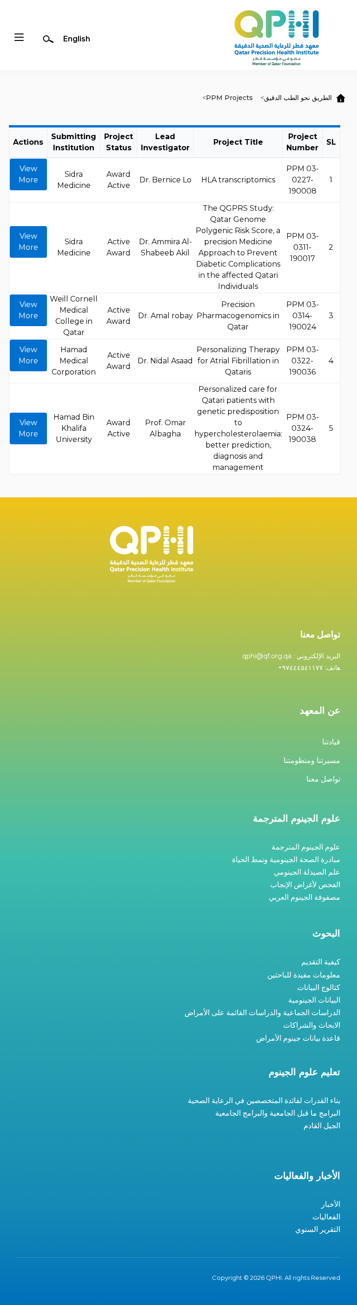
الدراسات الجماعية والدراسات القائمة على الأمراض (262, 1012)
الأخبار (330, 1204)
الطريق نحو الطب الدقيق (298, 98)
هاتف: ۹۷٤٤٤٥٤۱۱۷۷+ (309, 667)
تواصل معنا (323, 779)
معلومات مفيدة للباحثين (303, 974)
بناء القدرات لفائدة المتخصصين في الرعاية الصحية (264, 1100)
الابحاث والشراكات (311, 1025)
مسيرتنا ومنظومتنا (312, 760)
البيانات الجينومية (314, 1000)
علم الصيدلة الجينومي (307, 872)
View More (28, 174)
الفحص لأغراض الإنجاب (305, 884)
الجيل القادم (322, 1125)
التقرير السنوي (317, 1229)
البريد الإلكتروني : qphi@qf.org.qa (291, 656)
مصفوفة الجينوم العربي (304, 897)
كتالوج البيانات (318, 987)
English (76, 38)
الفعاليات (326, 1216)
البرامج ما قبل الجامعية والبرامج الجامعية (277, 1113)
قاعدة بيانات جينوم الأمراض (298, 1038)
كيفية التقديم (320, 961)
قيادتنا (331, 741)
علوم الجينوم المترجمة (305, 847)
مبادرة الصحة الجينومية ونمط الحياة (286, 859)
